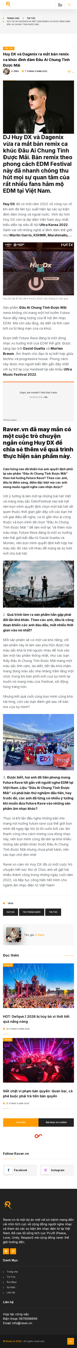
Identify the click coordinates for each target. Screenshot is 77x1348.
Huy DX (10, 912)
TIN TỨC (8, 48)
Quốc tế (8, 965)
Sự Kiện (11, 1287)
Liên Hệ (11, 1292)
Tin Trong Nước (32, 912)
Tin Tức (53, 912)
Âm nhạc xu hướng (56, 1122)
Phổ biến (21, 1122)
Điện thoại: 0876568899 (20, 1318)
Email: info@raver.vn (17, 1323)
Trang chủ (13, 18)
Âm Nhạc (12, 1282)
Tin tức (31, 18)
